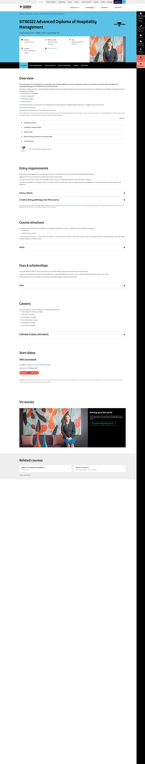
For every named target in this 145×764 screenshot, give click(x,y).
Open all (121, 118)
